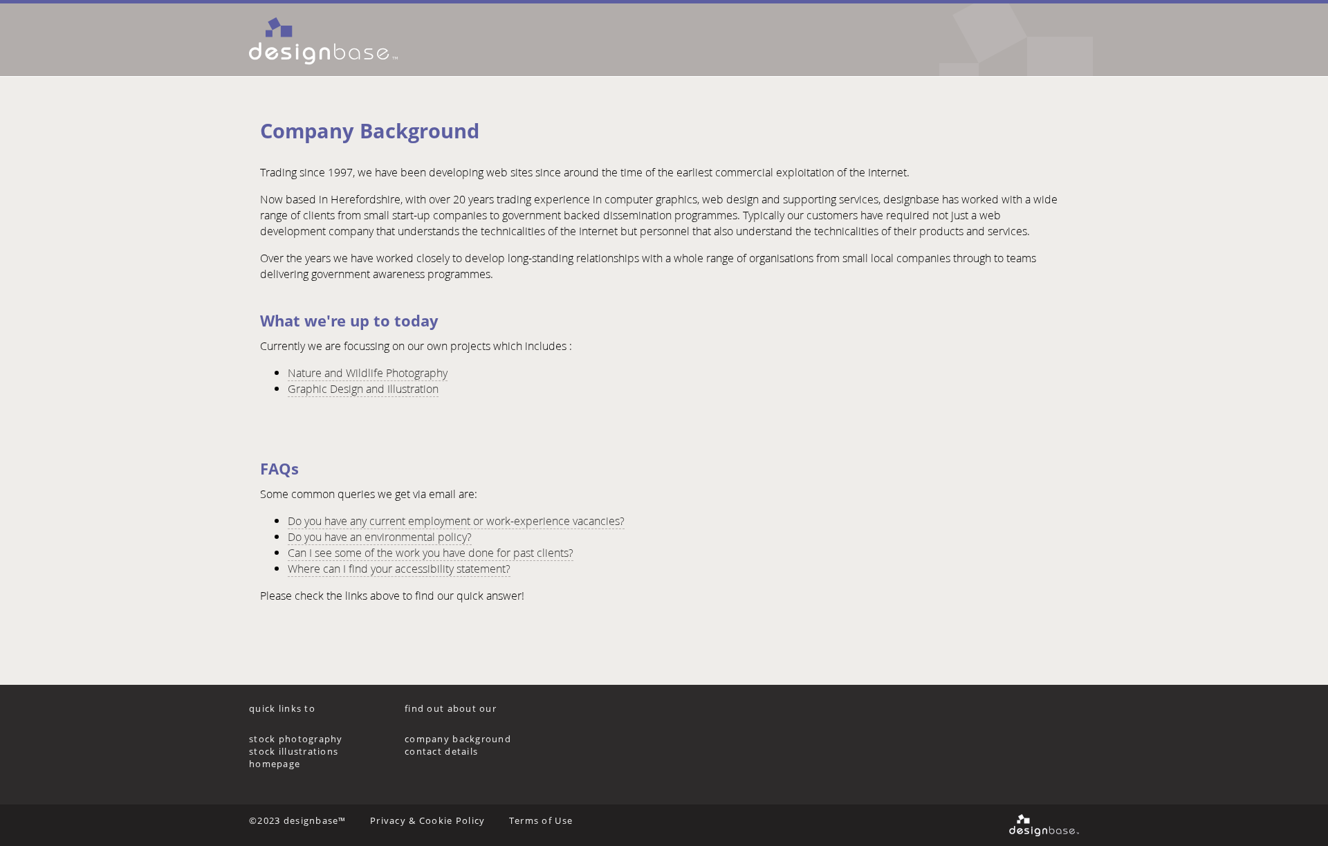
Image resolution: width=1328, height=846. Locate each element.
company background (458, 739)
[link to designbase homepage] (351, 39)
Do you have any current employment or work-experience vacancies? (456, 520)
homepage (274, 763)
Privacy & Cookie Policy (427, 820)
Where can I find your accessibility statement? (399, 568)
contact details (441, 751)
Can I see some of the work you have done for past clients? (430, 552)
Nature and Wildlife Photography (368, 372)
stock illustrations (293, 751)
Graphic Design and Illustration (363, 388)
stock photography (296, 739)
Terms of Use (541, 820)
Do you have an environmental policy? (380, 536)
